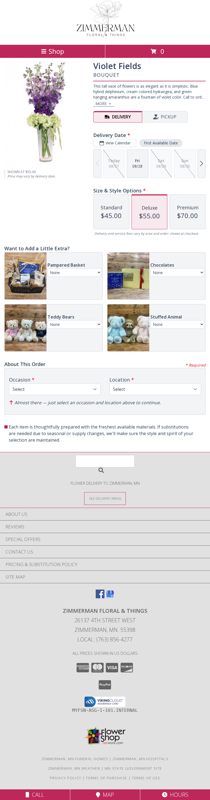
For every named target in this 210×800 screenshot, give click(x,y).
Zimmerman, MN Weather (74, 768)
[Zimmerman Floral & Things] (105, 36)
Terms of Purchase (106, 777)
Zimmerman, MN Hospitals (140, 758)
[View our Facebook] (100, 596)
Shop (56, 51)
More (101, 103)
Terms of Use (146, 777)
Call (36, 794)
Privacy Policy (65, 777)
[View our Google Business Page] (110, 596)
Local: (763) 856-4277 (105, 639)
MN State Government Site (133, 768)
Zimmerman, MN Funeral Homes (75, 758)
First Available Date (161, 142)
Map (107, 794)
